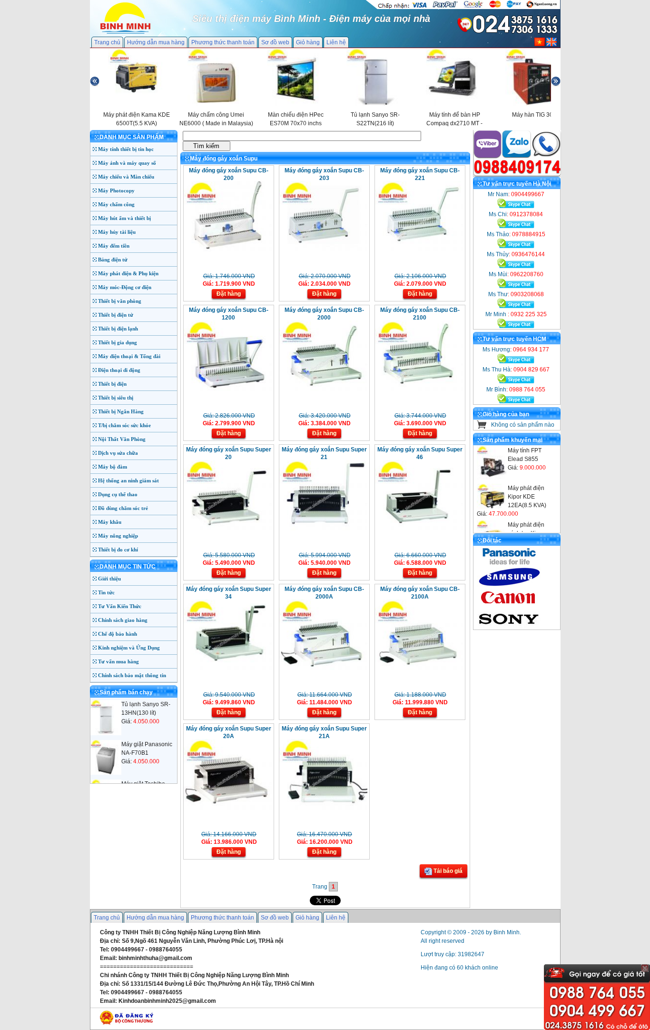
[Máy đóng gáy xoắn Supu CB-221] (419, 249)
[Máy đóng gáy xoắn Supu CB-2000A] (323, 668)
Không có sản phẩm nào (522, 424)
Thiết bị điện (112, 384)
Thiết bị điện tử (115, 315)
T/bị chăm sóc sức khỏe (124, 425)
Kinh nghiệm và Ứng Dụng (129, 647)
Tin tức (106, 592)
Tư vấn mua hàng (118, 661)
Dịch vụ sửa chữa (118, 453)
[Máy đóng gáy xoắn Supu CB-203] (323, 249)
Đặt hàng (229, 293)
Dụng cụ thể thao (118, 494)
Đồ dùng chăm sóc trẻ (123, 508)
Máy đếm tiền (113, 246)
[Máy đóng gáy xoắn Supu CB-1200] (228, 389)
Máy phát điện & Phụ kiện (128, 273)
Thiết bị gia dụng (117, 342)
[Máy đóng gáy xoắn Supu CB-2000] (323, 389)
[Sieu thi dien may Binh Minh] (125, 33)
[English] (551, 44)
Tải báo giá (447, 871)
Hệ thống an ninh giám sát (128, 480)
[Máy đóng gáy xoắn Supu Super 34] (228, 668)
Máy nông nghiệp (118, 536)
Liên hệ (336, 42)
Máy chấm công (116, 204)
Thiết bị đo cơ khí (118, 549)
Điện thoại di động (119, 370)
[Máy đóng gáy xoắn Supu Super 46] (419, 528)
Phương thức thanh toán (223, 42)
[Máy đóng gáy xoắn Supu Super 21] (323, 528)
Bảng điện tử (113, 259)
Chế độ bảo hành (117, 634)
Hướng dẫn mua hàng (156, 42)
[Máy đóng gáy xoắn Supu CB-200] (228, 249)
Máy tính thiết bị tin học (126, 149)
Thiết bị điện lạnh (118, 328)
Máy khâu (109, 522)
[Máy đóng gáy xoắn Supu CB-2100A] (419, 668)
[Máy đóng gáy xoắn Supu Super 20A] (228, 807)
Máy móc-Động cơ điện (124, 287)
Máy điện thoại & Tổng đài (129, 356)
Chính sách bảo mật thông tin (132, 675)
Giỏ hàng (308, 42)
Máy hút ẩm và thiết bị (124, 218)
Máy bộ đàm (112, 467)
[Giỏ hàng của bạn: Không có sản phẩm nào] (482, 426)
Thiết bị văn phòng (119, 301)
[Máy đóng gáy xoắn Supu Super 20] (228, 528)
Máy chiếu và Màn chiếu (126, 177)
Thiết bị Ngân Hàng (121, 411)
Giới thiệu (109, 578)
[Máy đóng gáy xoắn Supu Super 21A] (323, 807)
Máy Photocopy (116, 190)
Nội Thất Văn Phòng (122, 439)
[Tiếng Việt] (539, 44)
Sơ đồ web (275, 42)
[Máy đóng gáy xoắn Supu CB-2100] (419, 389)
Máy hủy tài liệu (117, 232)
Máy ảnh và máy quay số (127, 163)
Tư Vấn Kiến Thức (119, 606)
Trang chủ (107, 42)
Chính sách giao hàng (123, 620)
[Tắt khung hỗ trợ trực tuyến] (645, 968)
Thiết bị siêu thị (115, 397)
